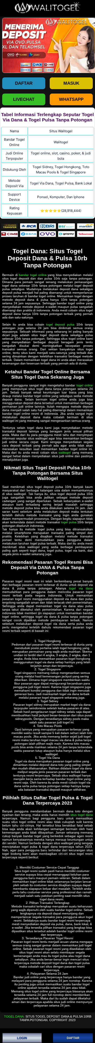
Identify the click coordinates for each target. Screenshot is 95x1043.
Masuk (71, 83)
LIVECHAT (23, 99)
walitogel (65, 452)
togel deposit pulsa (60, 324)
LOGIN (22, 1038)
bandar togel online (32, 275)
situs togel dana (81, 815)
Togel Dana (14, 1016)
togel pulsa (68, 522)
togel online (84, 385)
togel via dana (81, 588)
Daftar (23, 83)
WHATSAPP (71, 99)
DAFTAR (73, 1038)
